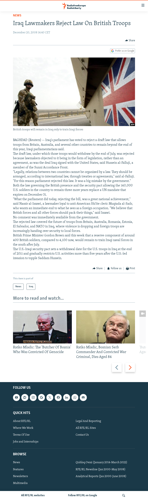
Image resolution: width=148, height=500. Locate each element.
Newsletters (20, 476)
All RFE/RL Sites (86, 428)
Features (18, 469)
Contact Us (82, 434)
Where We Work (23, 428)
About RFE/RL (22, 421)
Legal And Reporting (88, 421)
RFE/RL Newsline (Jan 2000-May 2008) (100, 469)
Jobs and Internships (25, 441)
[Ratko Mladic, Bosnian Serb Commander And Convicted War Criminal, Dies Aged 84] (105, 326)
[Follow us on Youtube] (16, 397)
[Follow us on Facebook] (58, 397)
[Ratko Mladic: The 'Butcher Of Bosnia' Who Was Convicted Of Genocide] (42, 326)
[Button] (130, 40)
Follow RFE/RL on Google (82, 495)
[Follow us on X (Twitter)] (49, 397)
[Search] (123, 495)
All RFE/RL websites (33, 495)
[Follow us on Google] (41, 397)
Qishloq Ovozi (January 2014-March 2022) (101, 462)
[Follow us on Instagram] (33, 397)
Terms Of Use (21, 434)
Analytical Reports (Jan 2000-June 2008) (101, 476)
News (17, 15)
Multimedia (20, 483)
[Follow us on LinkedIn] (66, 397)
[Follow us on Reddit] (24, 397)
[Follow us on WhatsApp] (74, 397)
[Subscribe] (83, 397)
